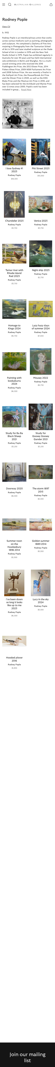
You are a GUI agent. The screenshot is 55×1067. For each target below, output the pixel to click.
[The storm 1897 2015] (41, 472)
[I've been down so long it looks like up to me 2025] (14, 583)
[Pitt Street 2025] (41, 152)
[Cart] (51, 4)
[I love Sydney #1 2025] (14, 152)
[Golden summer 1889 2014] (41, 524)
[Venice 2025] (41, 204)
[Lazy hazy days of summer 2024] (41, 309)
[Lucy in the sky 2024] (41, 583)
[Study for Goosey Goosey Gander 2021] (41, 416)
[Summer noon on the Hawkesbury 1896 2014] (14, 524)
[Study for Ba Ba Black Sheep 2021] (14, 416)
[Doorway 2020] (14, 472)
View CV (6, 27)
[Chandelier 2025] (14, 204)
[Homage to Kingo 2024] (14, 309)
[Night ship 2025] (41, 253)
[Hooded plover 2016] (14, 641)
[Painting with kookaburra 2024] (14, 361)
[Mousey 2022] (41, 361)
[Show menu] (3, 4)
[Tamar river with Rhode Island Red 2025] (14, 253)
